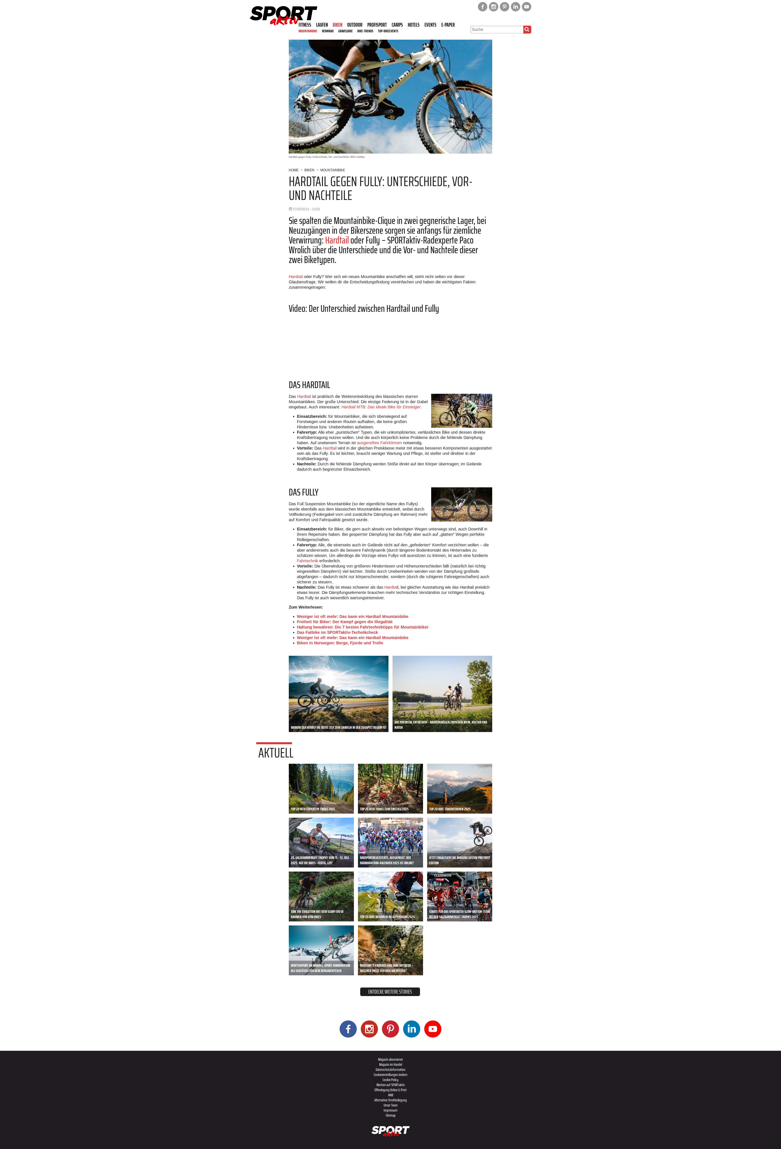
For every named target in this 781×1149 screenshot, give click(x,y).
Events (430, 24)
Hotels (414, 24)
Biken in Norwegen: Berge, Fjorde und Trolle (340, 643)
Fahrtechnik (307, 561)
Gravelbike (345, 31)
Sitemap (391, 1115)
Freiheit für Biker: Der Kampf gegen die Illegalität (345, 622)
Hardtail (337, 240)
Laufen (322, 24)
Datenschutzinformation (390, 1069)
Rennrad (328, 31)
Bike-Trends (365, 31)
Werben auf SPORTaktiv (390, 1084)
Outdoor (354, 24)
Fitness (305, 24)
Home (294, 170)
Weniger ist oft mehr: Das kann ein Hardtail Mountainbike (352, 616)
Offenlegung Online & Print (390, 1090)
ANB (390, 1095)
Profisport (377, 24)
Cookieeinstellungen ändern (390, 1074)
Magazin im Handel (390, 1064)
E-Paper (448, 24)
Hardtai (390, 587)
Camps (397, 24)
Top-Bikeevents (388, 31)
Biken (337, 24)
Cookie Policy (390, 1079)
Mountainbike (308, 31)
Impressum (390, 1110)
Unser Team (391, 1105)
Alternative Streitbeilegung (390, 1100)
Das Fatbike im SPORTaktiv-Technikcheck (337, 632)
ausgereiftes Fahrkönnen (379, 443)
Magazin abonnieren (390, 1059)
